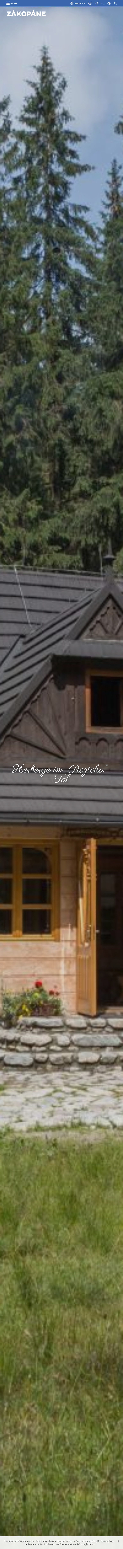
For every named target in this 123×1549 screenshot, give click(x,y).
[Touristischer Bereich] (26, 13)
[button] (12, 3)
